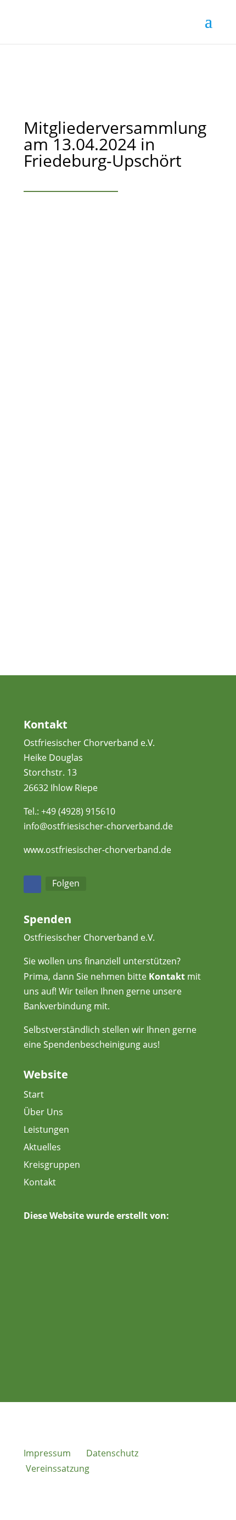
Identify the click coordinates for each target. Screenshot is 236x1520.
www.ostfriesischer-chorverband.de (97, 850)
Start (34, 1094)
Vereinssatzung (57, 1468)
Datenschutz (112, 1453)
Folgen (66, 883)
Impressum (47, 1453)
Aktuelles (42, 1147)
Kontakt (167, 976)
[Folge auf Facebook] (32, 884)
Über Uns (43, 1112)
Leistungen (46, 1129)
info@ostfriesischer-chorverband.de (98, 826)
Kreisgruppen (52, 1165)
